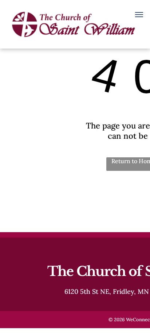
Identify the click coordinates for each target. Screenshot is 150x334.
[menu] (139, 14)
